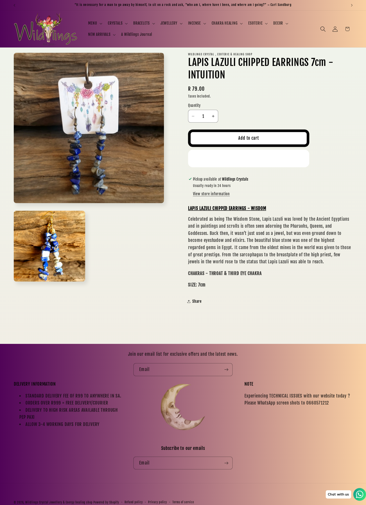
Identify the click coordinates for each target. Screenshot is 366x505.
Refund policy (134, 502)
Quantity (194, 105)
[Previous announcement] (14, 5)
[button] (95, 23)
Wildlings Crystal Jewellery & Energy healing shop (59, 502)
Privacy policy (157, 502)
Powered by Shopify (106, 502)
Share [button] (197, 301)
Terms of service (183, 502)
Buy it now (249, 158)
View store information (211, 193)
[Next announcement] (351, 5)
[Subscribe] (226, 369)
